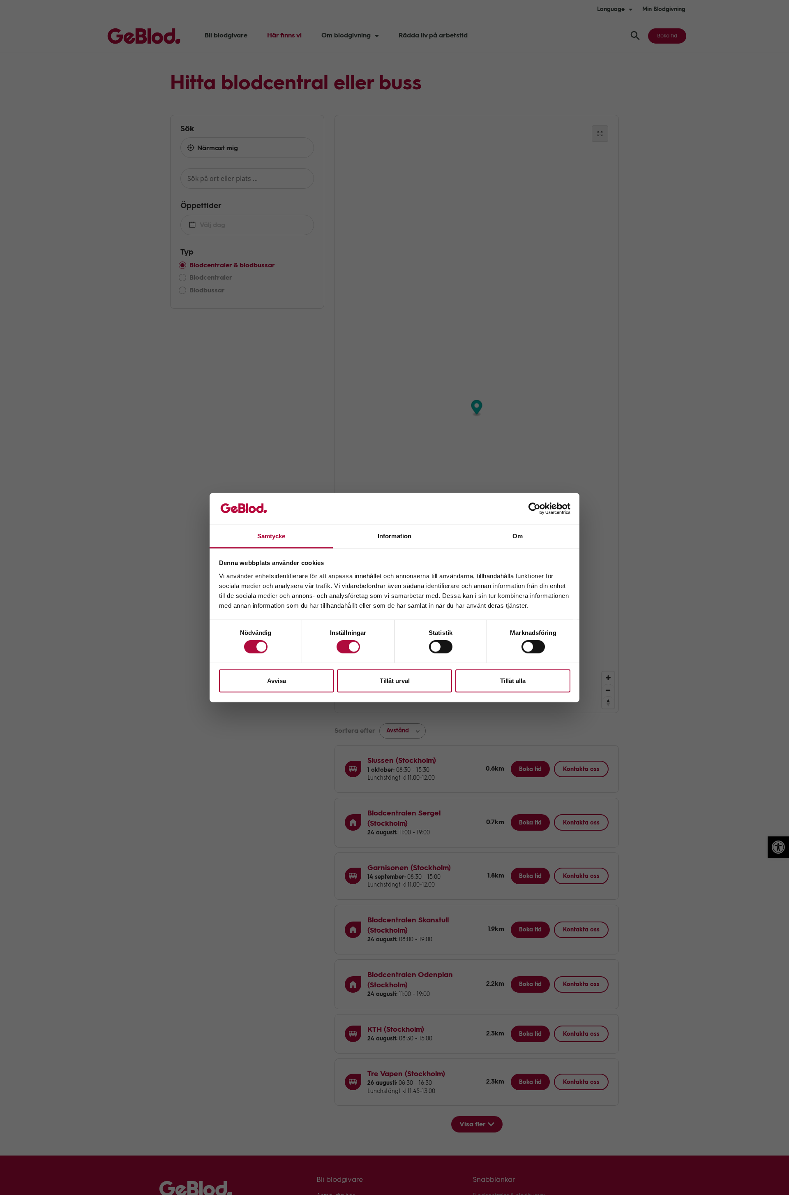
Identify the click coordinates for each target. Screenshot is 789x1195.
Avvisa (276, 680)
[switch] (348, 646)
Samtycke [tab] (271, 536)
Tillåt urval (395, 680)
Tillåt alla (513, 680)
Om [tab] (517, 536)
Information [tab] (394, 536)
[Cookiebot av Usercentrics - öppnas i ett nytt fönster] (534, 509)
